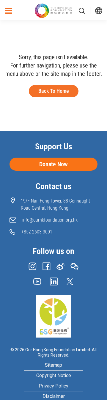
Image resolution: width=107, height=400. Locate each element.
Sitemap (53, 365)
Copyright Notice (53, 375)
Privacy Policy (53, 386)
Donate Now (53, 164)
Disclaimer (54, 396)
